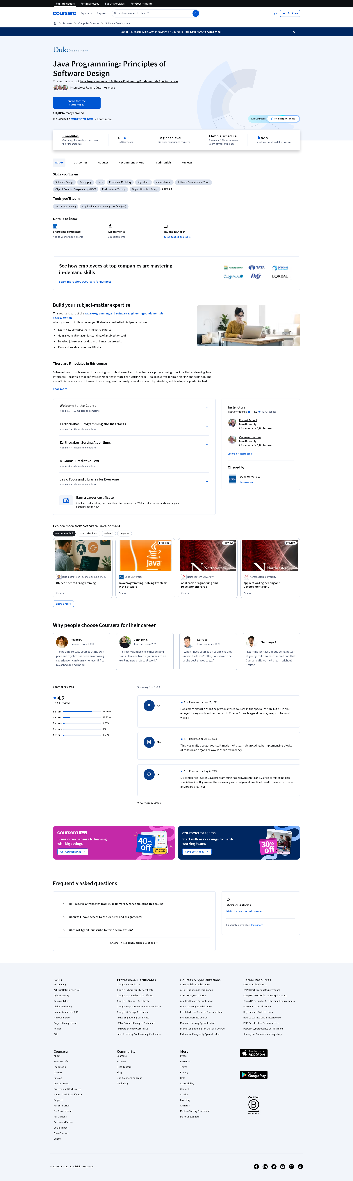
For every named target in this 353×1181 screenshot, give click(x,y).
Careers (58, 1072)
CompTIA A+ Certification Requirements (265, 995)
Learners (122, 1056)
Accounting (60, 984)
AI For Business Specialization (196, 990)
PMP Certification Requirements (261, 1023)
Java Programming (65, 206)
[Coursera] (64, 13)
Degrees (58, 1100)
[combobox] (148, 13)
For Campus (60, 1117)
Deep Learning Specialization (196, 1006)
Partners (121, 1061)
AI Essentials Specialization (195, 984)
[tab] (64, 533)
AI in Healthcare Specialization (196, 1001)
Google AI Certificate (128, 984)
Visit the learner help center (244, 911)
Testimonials (162, 163)
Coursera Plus (61, 1083)
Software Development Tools (193, 182)
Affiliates (185, 1106)
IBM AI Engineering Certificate (133, 1018)
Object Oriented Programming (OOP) (75, 189)
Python (57, 1029)
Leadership (60, 1067)
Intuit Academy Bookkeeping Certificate (139, 1034)
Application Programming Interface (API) (104, 206)
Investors (185, 1061)
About (59, 163)
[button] (102, 13)
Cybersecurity (61, 995)
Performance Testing (114, 189)
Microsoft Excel (62, 1018)
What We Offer (61, 1061)
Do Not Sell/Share (189, 1117)
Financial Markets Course (194, 1018)
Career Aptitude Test (255, 984)
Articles (184, 1094)
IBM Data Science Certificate (132, 1029)
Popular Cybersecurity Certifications (263, 1029)
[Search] (195, 13)
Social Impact (61, 1128)
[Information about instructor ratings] (249, 411)
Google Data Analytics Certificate (135, 995)
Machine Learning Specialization (197, 1023)
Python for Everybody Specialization (200, 1034)
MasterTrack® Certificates (68, 1094)
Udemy (57, 1139)
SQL (56, 1034)
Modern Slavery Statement (195, 1111)
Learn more (104, 119)
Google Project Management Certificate (139, 1006)
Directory (185, 1100)
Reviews (187, 163)
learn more (257, 925)
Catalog (58, 1078)
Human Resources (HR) (66, 1012)
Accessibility (187, 1083)
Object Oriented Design (145, 189)
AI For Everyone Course (193, 995)
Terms (183, 1067)
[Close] (293, 32)
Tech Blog (122, 1083)
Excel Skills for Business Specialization (201, 1012)
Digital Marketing (63, 1006)
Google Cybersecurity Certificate (135, 990)
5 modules (70, 136)
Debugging (86, 182)
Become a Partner (63, 1122)
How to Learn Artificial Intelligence (262, 1018)
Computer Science (88, 23)
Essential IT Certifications (257, 1006)
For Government (63, 1111)
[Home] (54, 23)
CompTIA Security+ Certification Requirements (269, 1001)
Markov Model (163, 182)
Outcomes (80, 163)
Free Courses (61, 1133)
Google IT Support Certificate (133, 1001)
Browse (67, 23)
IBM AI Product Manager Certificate (136, 1023)
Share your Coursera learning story (262, 1034)
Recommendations (131, 163)
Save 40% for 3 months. (205, 32)
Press (183, 1056)
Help (182, 1078)
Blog (119, 1072)
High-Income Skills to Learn (258, 1012)
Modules (103, 163)
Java (100, 182)
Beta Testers (124, 1067)
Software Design (64, 182)
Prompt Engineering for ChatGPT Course (202, 1029)
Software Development (118, 23)
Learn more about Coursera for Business (85, 282)
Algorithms (143, 182)
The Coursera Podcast (129, 1078)
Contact (184, 1089)
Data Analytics (61, 1001)
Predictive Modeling (120, 182)
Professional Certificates (67, 1089)
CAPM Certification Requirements (261, 990)
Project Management (65, 1023)
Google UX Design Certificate (133, 1012)
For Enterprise (61, 1106)
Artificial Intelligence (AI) (67, 990)
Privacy (184, 1072)
